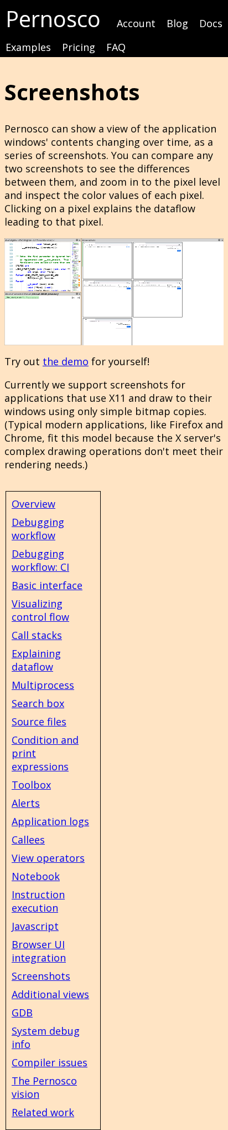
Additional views (50, 994)
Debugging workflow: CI (40, 560)
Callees (28, 839)
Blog (177, 23)
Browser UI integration (39, 951)
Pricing (78, 47)
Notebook (36, 876)
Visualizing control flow (40, 610)
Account (136, 23)
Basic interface (47, 585)
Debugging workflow (38, 528)
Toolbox (31, 784)
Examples (28, 47)
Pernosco (53, 18)
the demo (66, 361)
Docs (210, 23)
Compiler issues (49, 1062)
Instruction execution (38, 901)
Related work (43, 1112)
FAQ (116, 47)
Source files (39, 721)
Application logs (50, 821)
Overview (33, 503)
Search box (38, 703)
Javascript (35, 926)
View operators (48, 858)
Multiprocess (43, 685)
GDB (22, 1012)
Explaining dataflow (36, 660)
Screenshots (41, 976)
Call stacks (37, 635)
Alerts (26, 803)
